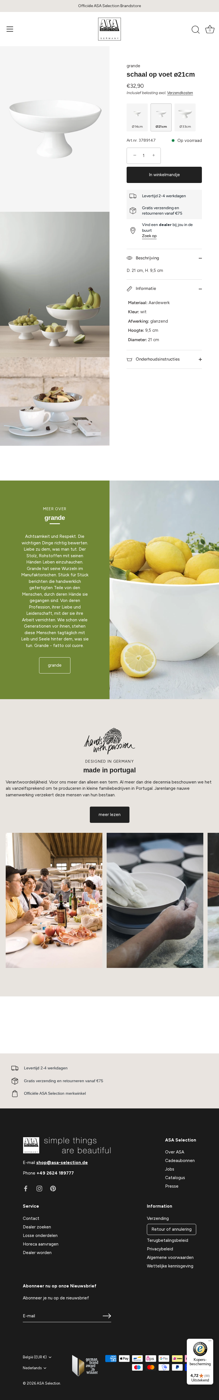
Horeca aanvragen (40, 1244)
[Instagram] (39, 1188)
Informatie (145, 288)
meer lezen (110, 814)
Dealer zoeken (37, 1227)
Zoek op (149, 235)
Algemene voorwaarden (170, 1257)
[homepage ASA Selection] (109, 29)
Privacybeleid (160, 1249)
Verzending (158, 1218)
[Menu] (10, 29)
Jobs (169, 1169)
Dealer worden (37, 1252)
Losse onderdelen (40, 1235)
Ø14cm (137, 127)
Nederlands (32, 1368)
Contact (31, 1218)
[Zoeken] (195, 30)
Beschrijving (147, 258)
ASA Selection (48, 1383)
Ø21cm (161, 127)
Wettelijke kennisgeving (170, 1266)
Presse (172, 1186)
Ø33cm (185, 127)
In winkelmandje (164, 174)
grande (133, 65)
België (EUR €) (35, 1357)
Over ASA (174, 1152)
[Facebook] (26, 1188)
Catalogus (175, 1177)
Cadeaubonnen (180, 1160)
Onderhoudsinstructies (157, 359)
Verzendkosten (180, 92)
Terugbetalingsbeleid (167, 1240)
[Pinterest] (53, 1188)
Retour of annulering (171, 1229)
